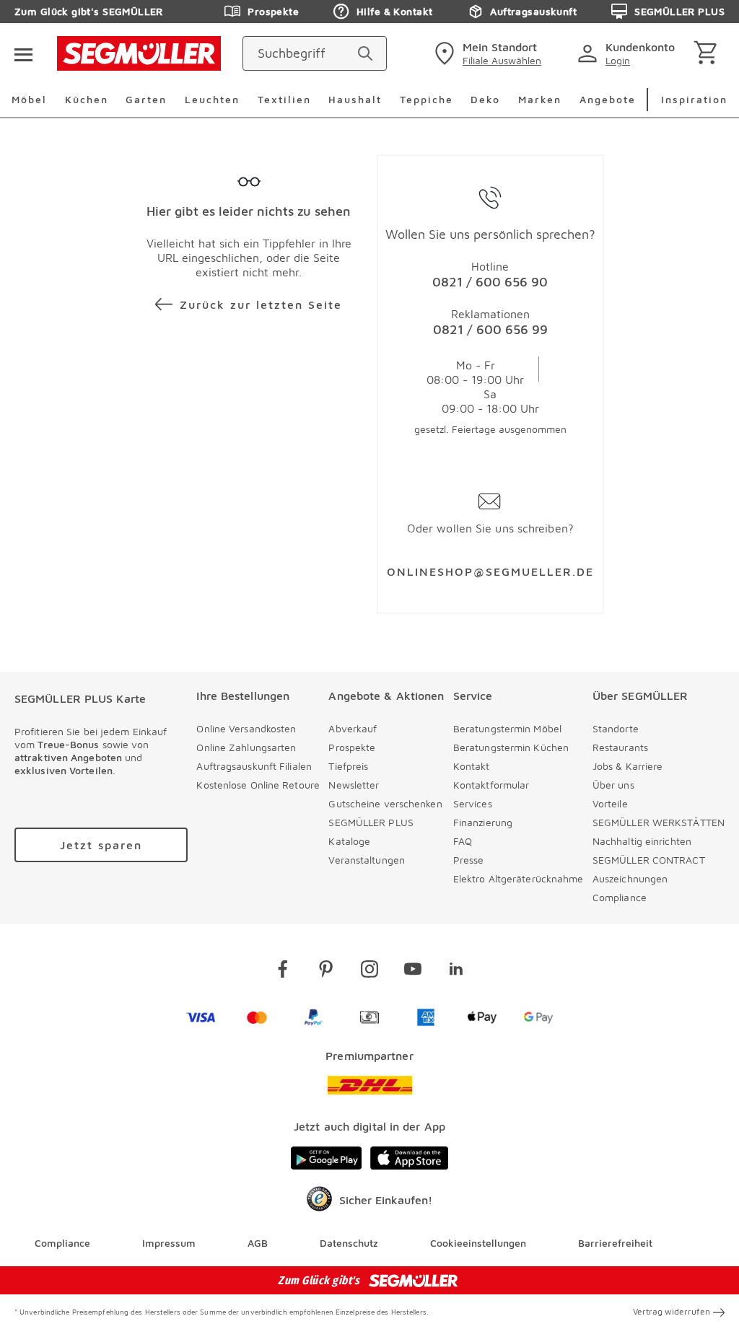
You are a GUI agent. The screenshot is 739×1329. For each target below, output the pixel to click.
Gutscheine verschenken (385, 803)
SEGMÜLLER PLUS (679, 11)
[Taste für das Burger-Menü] (23, 53)
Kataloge (349, 841)
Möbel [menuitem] (29, 99)
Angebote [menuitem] (608, 99)
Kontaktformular (491, 784)
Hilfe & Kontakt (394, 11)
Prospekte (273, 11)
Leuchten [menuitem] (212, 99)
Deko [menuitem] (485, 99)
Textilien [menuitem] (284, 99)
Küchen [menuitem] (86, 99)
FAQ (462, 841)
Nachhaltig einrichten (641, 841)
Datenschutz (349, 1243)
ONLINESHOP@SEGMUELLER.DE (490, 571)
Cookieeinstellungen (478, 1243)
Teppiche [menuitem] (426, 99)
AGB (258, 1243)
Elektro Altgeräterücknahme (518, 878)
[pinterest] (326, 971)
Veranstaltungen (366, 860)
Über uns (613, 784)
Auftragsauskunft (533, 11)
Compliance (619, 897)
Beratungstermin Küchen (511, 747)
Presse (468, 860)
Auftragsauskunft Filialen (254, 766)
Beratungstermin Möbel (507, 728)
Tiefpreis (348, 766)
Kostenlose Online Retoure (258, 784)
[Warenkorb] (708, 53)
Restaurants (620, 747)
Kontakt (471, 766)
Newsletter (353, 784)
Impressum (169, 1243)
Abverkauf (352, 728)
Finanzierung (482, 822)
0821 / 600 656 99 (490, 329)
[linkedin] (456, 971)
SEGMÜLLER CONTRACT (648, 860)
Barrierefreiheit (615, 1243)
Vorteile (610, 803)
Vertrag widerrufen (671, 1311)
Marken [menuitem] (539, 99)
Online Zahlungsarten (246, 747)
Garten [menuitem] (146, 99)
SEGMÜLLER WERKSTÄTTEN (658, 822)
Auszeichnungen (630, 878)
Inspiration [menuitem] (694, 99)
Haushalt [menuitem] (355, 99)
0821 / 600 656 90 (490, 281)
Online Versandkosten (246, 728)
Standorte (615, 728)
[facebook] (283, 971)
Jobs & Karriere (627, 766)
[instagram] (369, 971)
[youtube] (412, 971)
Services (472, 803)
